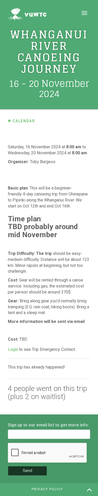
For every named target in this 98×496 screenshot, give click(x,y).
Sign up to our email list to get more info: (48, 424)
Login (13, 349)
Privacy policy (47, 489)
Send (27, 470)
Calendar (23, 121)
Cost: (13, 339)
